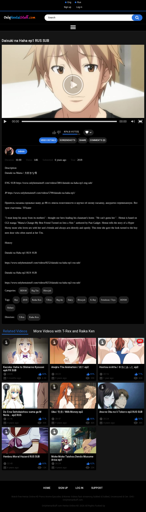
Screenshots (67, 140)
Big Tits (35, 290)
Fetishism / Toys (108, 300)
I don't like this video (59, 132)
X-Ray (93, 300)
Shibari (10, 308)
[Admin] (9, 151)
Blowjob (47, 290)
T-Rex (49, 300)
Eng (69, 2)
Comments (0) (97, 140)
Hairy (70, 300)
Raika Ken (36, 300)
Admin (21, 151)
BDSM (23, 290)
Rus (79, 2)
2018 (25, 300)
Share (82, 140)
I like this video (54, 132)
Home (46, 488)
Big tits (59, 300)
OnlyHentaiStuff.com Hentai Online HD (60, 506)
